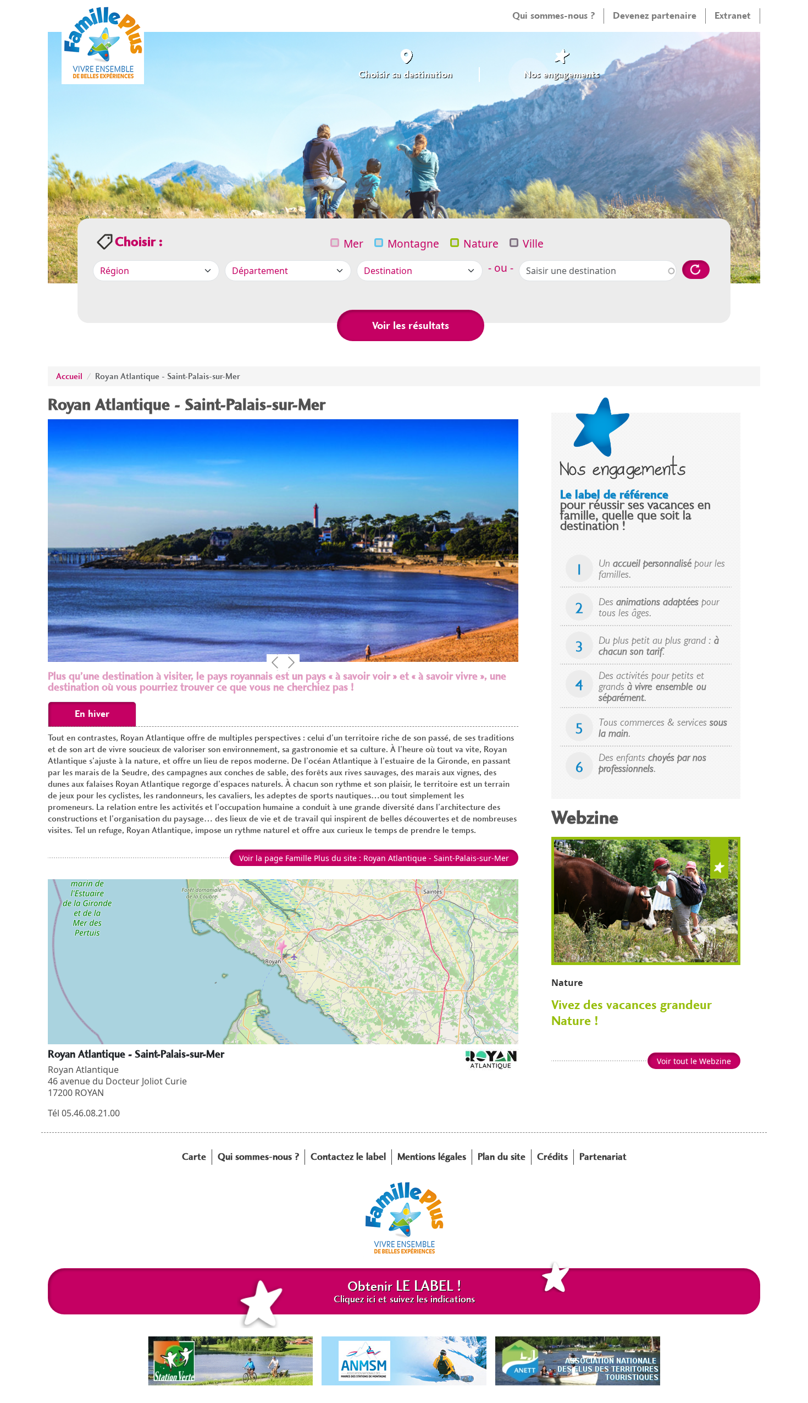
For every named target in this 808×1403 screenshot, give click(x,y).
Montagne (413, 243)
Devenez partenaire (654, 15)
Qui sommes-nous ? (553, 15)
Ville (533, 243)
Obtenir (404, 1291)
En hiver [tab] (92, 714)
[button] (283, 950)
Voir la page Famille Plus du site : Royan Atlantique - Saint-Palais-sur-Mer (374, 858)
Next (291, 662)
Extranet (733, 15)
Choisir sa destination (405, 74)
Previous (275, 662)
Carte (194, 1156)
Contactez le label (348, 1156)
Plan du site (501, 1156)
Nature (481, 243)
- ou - (500, 267)
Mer (353, 243)
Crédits (552, 1156)
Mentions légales (431, 1156)
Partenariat (603, 1156)
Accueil (69, 376)
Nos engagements (561, 74)
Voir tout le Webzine (694, 1061)
